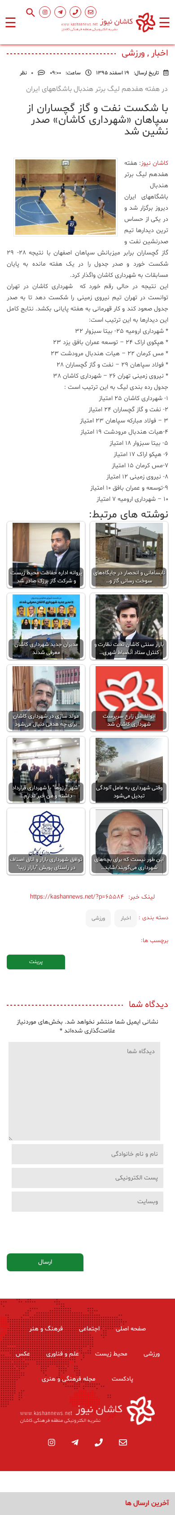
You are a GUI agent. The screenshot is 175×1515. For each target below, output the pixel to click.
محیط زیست (111, 1354)
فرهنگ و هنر (46, 1329)
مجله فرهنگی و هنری (69, 1379)
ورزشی (98, 918)
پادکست (122, 1379)
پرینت (36, 961)
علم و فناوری (62, 1354)
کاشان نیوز (154, 163)
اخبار (126, 918)
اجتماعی (89, 1329)
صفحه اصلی (131, 1329)
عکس (23, 1354)
